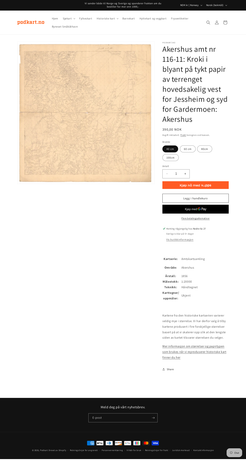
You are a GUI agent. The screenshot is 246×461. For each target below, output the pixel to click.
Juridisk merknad (180, 450)
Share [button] (170, 369)
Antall (165, 166)
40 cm (170, 149)
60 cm (188, 149)
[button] (69, 18)
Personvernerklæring (112, 450)
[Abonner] (153, 417)
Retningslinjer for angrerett (84, 450)
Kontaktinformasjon (203, 450)
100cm (170, 157)
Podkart (44, 450)
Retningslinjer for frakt (156, 450)
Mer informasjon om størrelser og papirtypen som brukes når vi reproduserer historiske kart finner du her (194, 351)
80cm (204, 149)
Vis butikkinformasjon (180, 239)
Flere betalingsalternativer (195, 218)
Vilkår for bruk (134, 450)
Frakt (183, 135)
